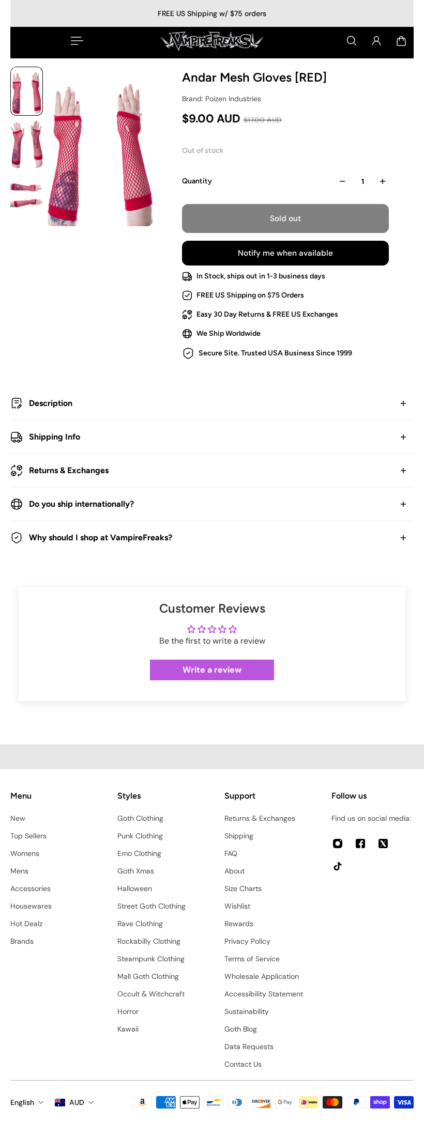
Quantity (197, 181)
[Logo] (212, 40)
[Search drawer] (351, 40)
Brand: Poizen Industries (221, 98)
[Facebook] (360, 843)
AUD (76, 1102)
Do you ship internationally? (81, 504)
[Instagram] (337, 843)
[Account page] (376, 40)
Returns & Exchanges (69, 470)
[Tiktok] (337, 866)
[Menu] (75, 40)
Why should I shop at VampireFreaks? (100, 537)
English (22, 1102)
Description (50, 403)
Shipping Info (54, 437)
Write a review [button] (212, 669)
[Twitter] (383, 843)
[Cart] (401, 40)
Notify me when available (285, 253)
